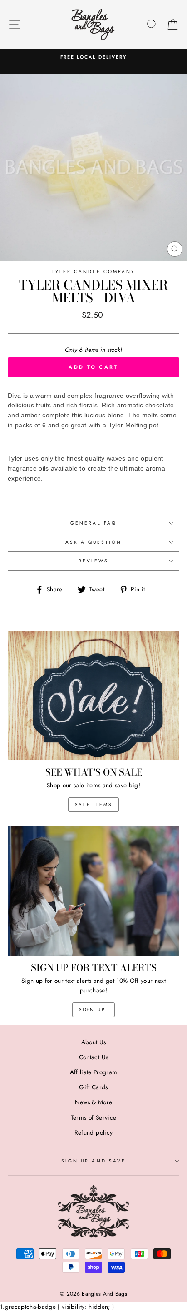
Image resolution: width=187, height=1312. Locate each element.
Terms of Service (93, 1117)
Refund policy (93, 1132)
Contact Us (93, 1057)
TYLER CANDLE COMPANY (93, 271)
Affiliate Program (94, 1072)
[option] (93, 57)
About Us (93, 1042)
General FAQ (93, 523)
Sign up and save (93, 1160)
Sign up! (93, 1009)
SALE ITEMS (93, 804)
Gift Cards (93, 1087)
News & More (94, 1102)
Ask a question (93, 542)
